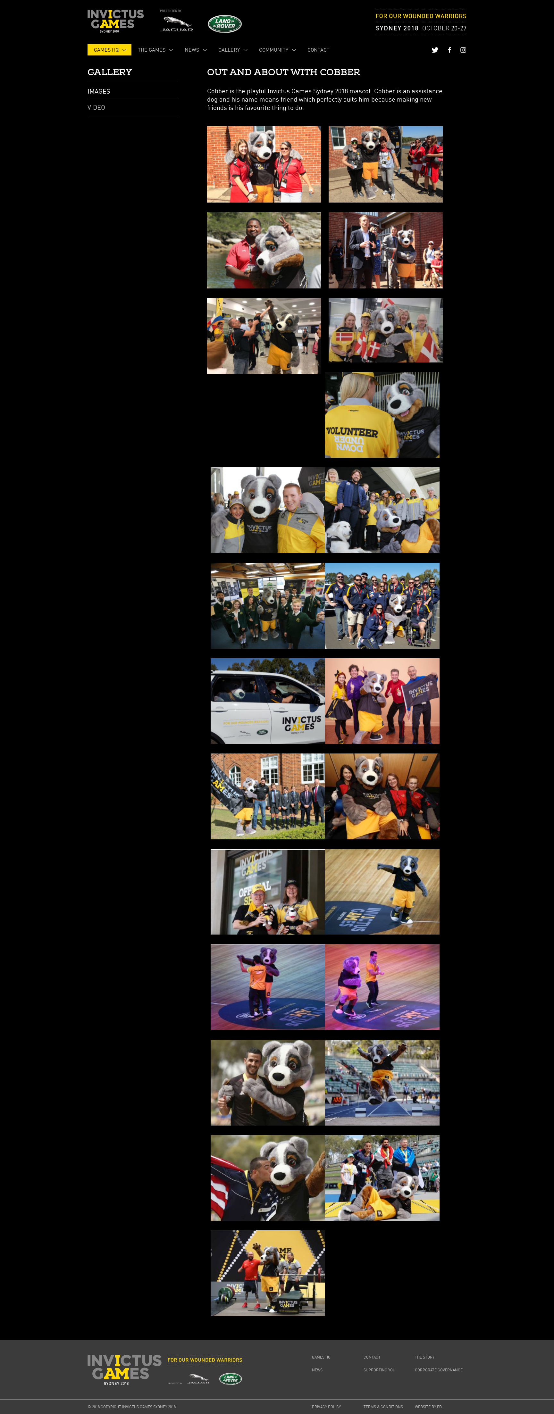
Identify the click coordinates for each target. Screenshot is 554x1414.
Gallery (229, 49)
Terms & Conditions (383, 1406)
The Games (151, 49)
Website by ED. (429, 1406)
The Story (424, 1357)
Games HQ (106, 49)
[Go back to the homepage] (116, 21)
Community (273, 49)
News (192, 49)
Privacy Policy (326, 1406)
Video (96, 107)
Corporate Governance (439, 1370)
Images (99, 91)
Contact (318, 49)
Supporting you (379, 1370)
